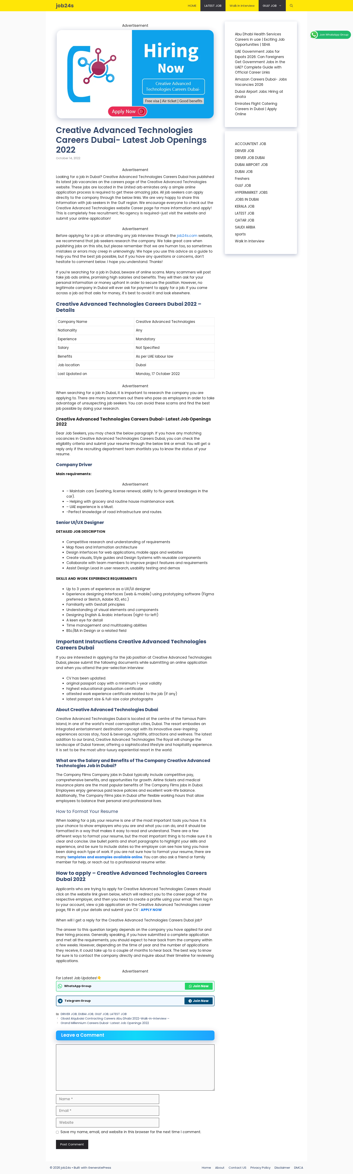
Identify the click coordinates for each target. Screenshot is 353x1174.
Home (206, 1167)
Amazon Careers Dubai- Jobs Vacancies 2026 (261, 82)
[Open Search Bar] (291, 5)
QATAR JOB (244, 220)
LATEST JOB (212, 5)
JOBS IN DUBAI (247, 199)
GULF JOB (270, 5)
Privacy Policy (260, 1167)
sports (240, 234)
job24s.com (187, 235)
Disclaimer (282, 1167)
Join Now (201, 986)
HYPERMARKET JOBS (251, 192)
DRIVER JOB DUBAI (250, 157)
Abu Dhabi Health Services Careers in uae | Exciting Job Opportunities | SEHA (260, 39)
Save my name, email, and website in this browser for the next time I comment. (130, 1131)
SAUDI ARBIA (245, 227)
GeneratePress (99, 1167)
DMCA (298, 1167)
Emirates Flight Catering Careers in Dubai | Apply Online (256, 108)
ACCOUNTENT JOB (250, 143)
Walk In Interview (242, 5)
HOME (192, 5)
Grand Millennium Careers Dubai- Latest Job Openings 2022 (105, 1023)
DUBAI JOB (85, 1014)
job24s (65, 5)
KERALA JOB (244, 206)
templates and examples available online (104, 857)
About (220, 1167)
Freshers (242, 178)
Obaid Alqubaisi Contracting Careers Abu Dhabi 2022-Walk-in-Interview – (115, 1018)
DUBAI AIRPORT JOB (251, 164)
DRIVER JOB (69, 1014)
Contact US (237, 1167)
